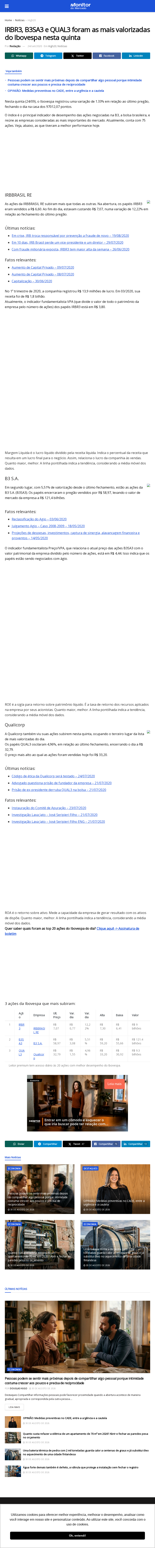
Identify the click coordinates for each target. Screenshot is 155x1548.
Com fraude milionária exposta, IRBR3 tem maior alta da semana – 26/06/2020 (70, 249)
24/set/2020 (35, 46)
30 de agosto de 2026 (22, 1209)
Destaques (90, 1168)
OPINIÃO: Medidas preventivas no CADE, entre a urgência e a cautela (56, 91)
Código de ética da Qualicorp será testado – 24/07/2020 (53, 776)
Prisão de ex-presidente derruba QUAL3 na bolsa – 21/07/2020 (59, 790)
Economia (14, 1168)
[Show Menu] (7, 6)
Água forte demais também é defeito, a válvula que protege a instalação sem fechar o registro (80, 1467)
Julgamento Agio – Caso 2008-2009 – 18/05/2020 (48, 526)
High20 (32, 20)
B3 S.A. (38, 1043)
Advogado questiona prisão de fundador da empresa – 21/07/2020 (62, 783)
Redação (15, 46)
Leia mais (16, 1406)
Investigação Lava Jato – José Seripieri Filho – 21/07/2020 (54, 815)
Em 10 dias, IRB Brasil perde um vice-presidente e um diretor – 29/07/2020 (67, 242)
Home (8, 20)
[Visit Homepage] (80, 6)
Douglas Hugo (18, 1388)
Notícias (19, 20)
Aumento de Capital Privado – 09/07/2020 (43, 267)
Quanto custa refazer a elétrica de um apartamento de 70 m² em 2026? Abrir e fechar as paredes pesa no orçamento (39, 1256)
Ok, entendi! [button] (77, 1535)
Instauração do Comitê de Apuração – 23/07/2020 (49, 808)
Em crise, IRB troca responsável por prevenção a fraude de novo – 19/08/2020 (70, 235)
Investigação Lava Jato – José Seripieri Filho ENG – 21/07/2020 (58, 821)
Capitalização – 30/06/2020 (32, 281)
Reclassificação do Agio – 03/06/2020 (39, 519)
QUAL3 (22, 1052)
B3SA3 (21, 1041)
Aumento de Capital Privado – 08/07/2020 (43, 274)
